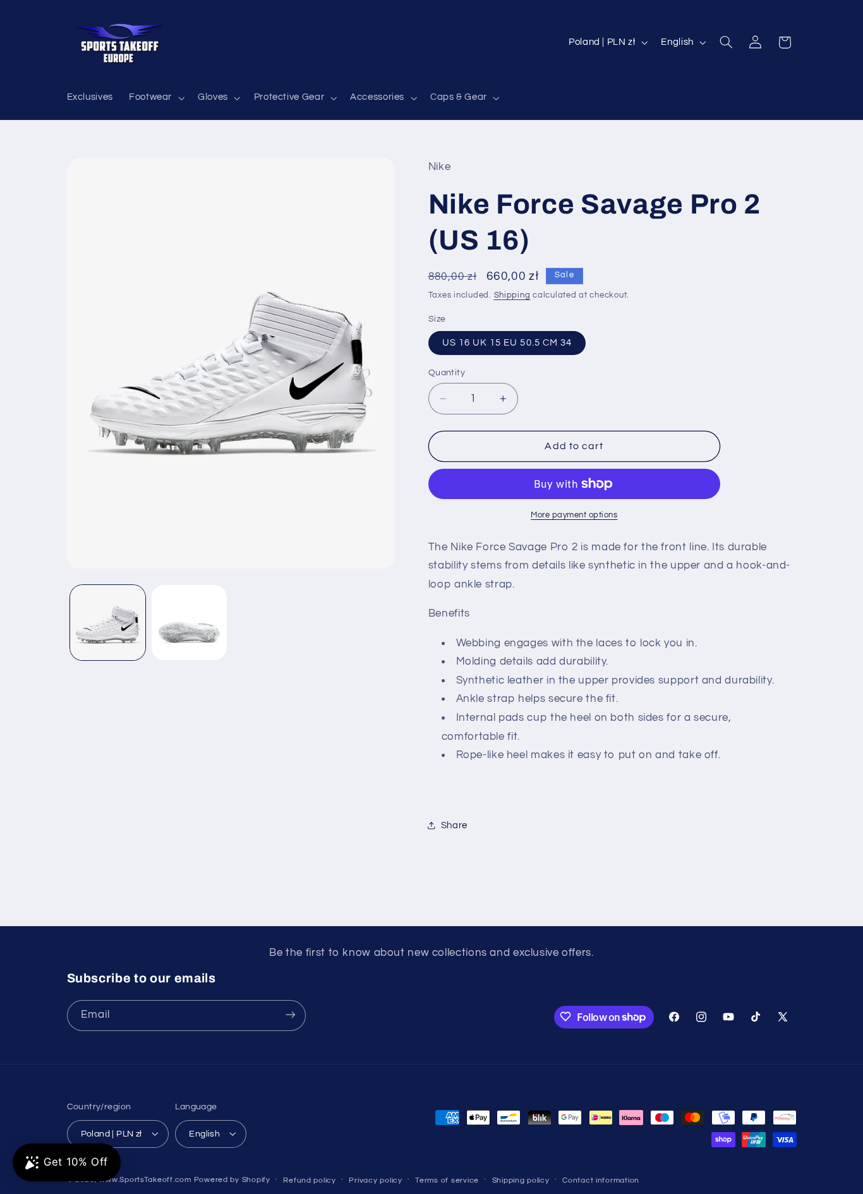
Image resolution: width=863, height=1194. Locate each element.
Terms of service (447, 1179)
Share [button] (454, 825)
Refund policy (309, 1179)
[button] (155, 98)
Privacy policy (375, 1179)
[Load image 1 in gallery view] (107, 622)
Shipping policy (521, 1179)
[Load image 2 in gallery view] (189, 622)
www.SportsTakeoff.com (145, 1179)
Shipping (512, 295)
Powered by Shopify (232, 1179)
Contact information (600, 1179)
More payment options (574, 515)
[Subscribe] (290, 1014)
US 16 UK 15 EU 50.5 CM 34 (507, 342)
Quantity (446, 372)
